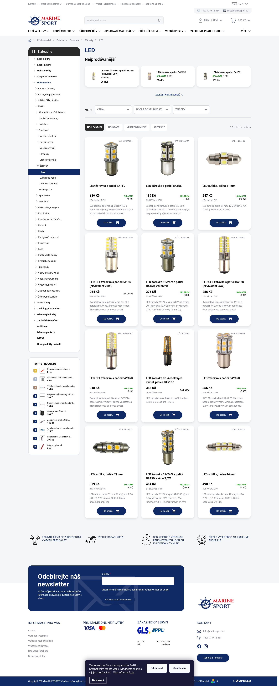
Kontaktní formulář (212, 657)
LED (43, 171)
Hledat (159, 20)
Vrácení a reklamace (105, 4)
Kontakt (32, 4)
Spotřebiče (44, 195)
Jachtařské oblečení (47, 320)
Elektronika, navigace (48, 207)
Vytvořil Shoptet (201, 681)
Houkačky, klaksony (49, 118)
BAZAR (40, 338)
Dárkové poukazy (46, 332)
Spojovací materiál (47, 76)
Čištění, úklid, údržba (48, 100)
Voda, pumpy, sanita (48, 278)
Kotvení (42, 225)
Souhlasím (179, 668)
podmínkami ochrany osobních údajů (150, 589)
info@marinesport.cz (213, 631)
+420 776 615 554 (212, 637)
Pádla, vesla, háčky (47, 255)
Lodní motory (44, 65)
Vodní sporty (43, 302)
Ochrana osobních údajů (78, 4)
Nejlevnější (94, 127)
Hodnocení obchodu (130, 4)
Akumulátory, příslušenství (52, 112)
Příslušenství (44, 82)
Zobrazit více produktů (167, 95)
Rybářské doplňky (47, 261)
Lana (40, 249)
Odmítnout (157, 668)
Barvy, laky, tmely (46, 88)
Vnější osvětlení (47, 148)
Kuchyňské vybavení (48, 237)
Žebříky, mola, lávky (47, 296)
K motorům (43, 213)
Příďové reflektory (48, 183)
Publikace (42, 326)
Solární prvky (45, 189)
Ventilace (43, 201)
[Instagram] (205, 645)
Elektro (41, 106)
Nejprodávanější (137, 127)
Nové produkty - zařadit (49, 344)
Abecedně (159, 127)
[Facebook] (199, 645)
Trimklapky (43, 267)
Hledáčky (44, 154)
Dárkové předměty (46, 314)
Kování (41, 231)
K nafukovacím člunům (49, 219)
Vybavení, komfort (47, 284)
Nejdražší (114, 127)
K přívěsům (43, 243)
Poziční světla (46, 142)
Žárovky (44, 166)
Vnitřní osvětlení (48, 136)
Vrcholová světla (48, 160)
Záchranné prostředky (49, 290)
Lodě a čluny (43, 59)
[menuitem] (39, 31)
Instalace (43, 124)
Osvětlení (43, 130)
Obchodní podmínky (51, 4)
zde (132, 672)
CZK (240, 3)
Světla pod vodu (48, 177)
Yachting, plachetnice (48, 308)
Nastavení (98, 680)
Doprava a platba (154, 4)
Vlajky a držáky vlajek (48, 272)
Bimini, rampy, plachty (49, 94)
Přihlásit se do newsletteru (118, 599)
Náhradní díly (44, 70)
